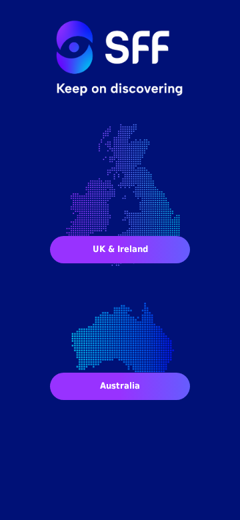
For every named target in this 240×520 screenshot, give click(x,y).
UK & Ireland (120, 249)
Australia (120, 386)
